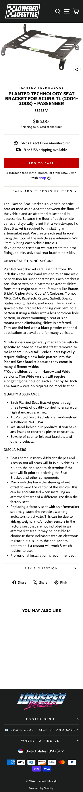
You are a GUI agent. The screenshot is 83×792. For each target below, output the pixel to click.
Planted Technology (41, 87)
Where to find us (40, 740)
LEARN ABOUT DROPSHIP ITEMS (42, 191)
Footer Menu (40, 719)
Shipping (26, 126)
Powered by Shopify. (41, 788)
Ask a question (41, 568)
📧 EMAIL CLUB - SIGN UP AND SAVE (40, 729)
